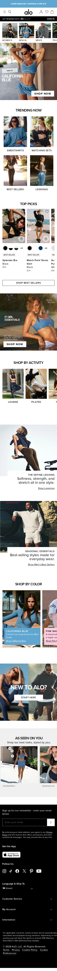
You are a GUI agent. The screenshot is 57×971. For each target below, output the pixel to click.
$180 (53, 270)
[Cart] (52, 12)
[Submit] (51, 822)
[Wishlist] (47, 11)
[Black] (5, 248)
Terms (6, 949)
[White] (35, 248)
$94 (29, 270)
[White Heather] (54, 248)
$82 (4, 267)
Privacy (16, 949)
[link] (24, 19)
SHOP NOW (42, 93)
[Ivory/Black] (16, 248)
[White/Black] (11, 248)
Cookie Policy (30, 949)
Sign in (51, 19)
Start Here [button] (28, 697)
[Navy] (40, 248)
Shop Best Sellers (28, 282)
